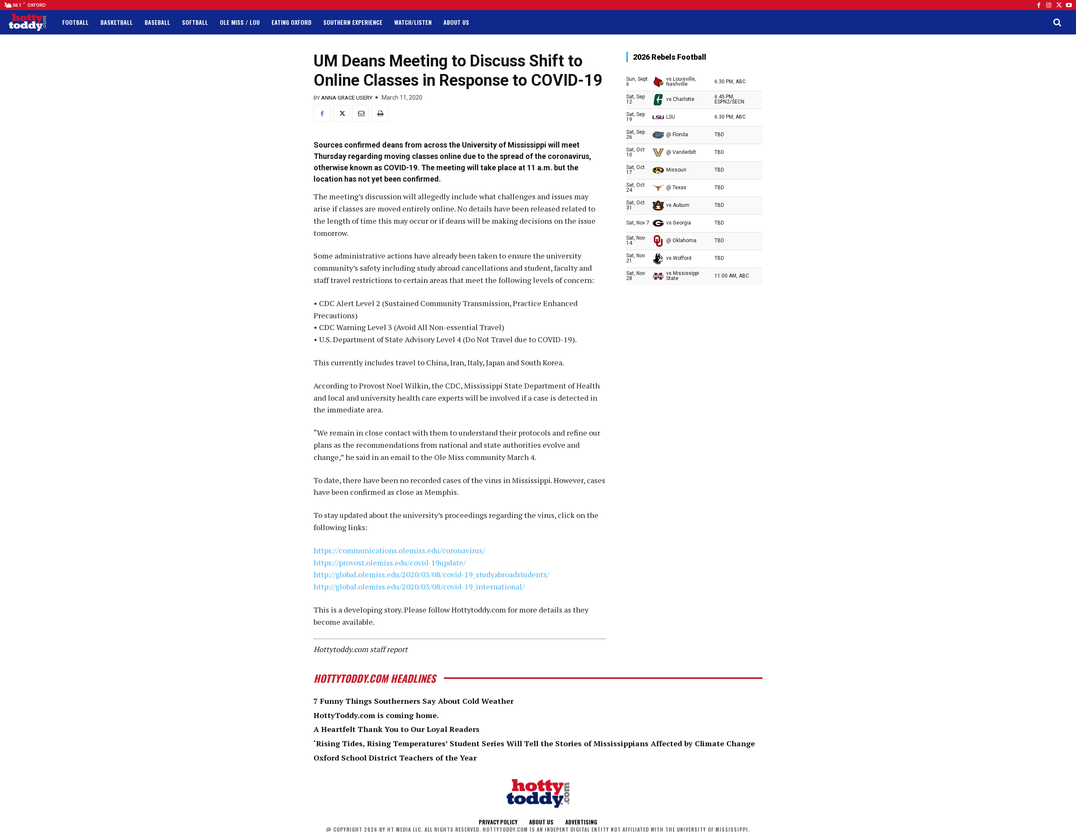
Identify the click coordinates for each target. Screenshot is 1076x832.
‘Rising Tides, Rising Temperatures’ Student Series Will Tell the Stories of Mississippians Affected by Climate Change (534, 743)
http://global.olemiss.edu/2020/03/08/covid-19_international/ (419, 586)
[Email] (360, 113)
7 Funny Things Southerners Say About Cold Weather (414, 701)
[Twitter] (1059, 5)
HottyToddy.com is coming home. (376, 715)
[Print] (380, 113)
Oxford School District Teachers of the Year (395, 758)
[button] (1057, 22)
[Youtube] (1069, 5)
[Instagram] (1049, 5)
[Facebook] (1039, 5)
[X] (341, 113)
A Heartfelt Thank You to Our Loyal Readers (397, 729)
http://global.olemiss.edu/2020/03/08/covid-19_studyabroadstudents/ (431, 574)
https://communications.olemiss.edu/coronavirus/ (399, 550)
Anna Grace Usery (346, 97)
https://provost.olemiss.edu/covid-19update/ (390, 562)
